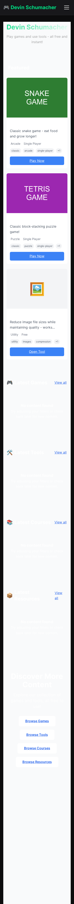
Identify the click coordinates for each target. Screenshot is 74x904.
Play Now (37, 161)
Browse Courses (37, 748)
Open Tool (37, 351)
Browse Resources (37, 762)
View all (60, 382)
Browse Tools (37, 735)
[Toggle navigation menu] (66, 7)
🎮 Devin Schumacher (29, 7)
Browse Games (37, 721)
